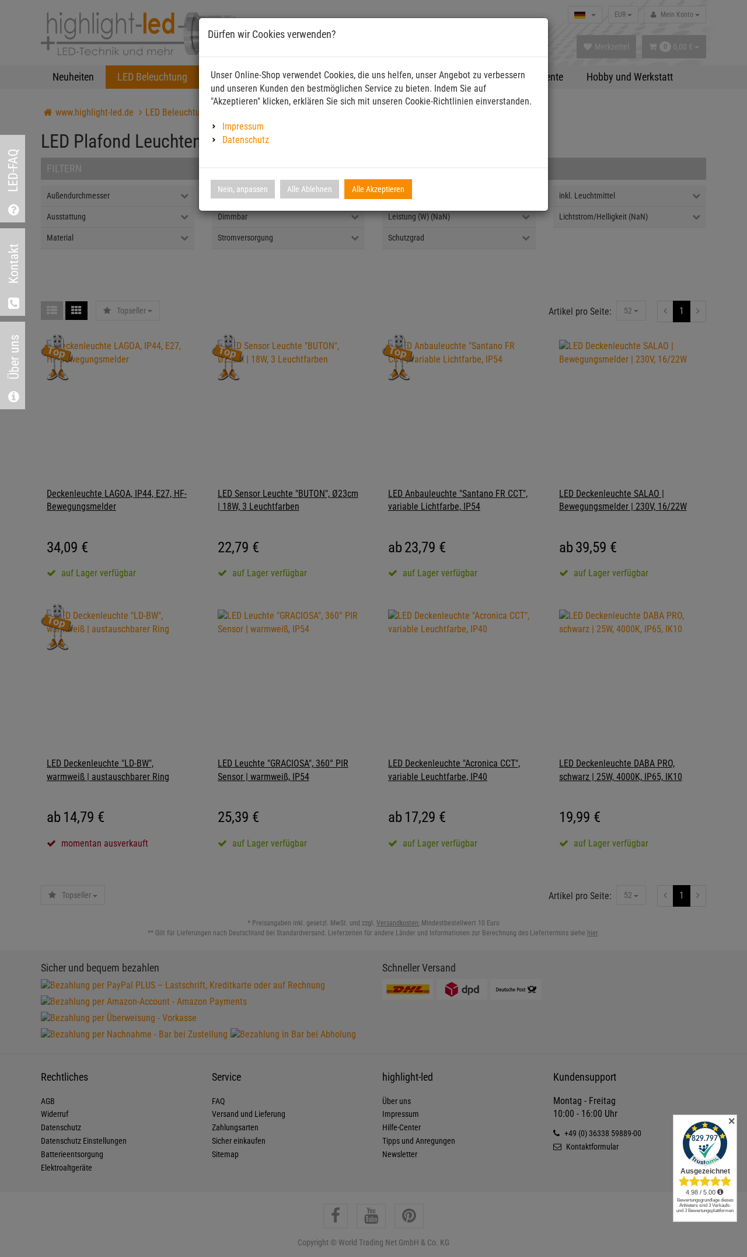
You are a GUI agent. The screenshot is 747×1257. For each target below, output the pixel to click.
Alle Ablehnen (309, 189)
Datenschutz (245, 139)
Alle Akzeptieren (378, 189)
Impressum (243, 126)
